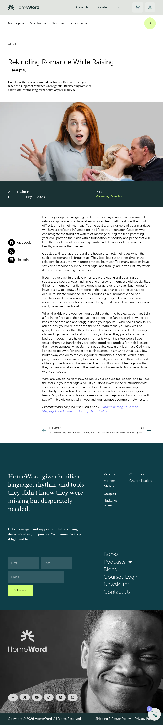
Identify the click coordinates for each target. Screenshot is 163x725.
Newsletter (116, 584)
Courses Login (121, 577)
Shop (118, 7)
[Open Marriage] (23, 23)
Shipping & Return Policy (113, 718)
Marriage (101, 196)
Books (111, 554)
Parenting (116, 196)
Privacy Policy (145, 718)
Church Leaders (140, 480)
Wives (108, 505)
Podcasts (114, 562)
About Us (81, 7)
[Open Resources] (86, 23)
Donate (101, 7)
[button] (25, 242)
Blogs (110, 569)
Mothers (109, 480)
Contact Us (117, 592)
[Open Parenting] (45, 23)
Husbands (110, 500)
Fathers (109, 485)
